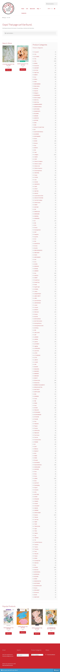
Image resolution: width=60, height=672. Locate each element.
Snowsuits (36, 489)
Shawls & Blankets (38, 464)
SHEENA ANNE (37, 467)
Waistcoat (36, 569)
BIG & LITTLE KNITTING (39, 127)
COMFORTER (36, 184)
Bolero (35, 138)
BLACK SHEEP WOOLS (38, 131)
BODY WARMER (37, 136)
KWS (35, 330)
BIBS (35, 124)
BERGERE (36, 115)
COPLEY (35, 188)
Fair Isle (35, 245)
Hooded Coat (36, 280)
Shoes (35, 473)
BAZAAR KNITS (37, 111)
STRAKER (36, 501)
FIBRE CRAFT (37, 252)
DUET (35, 232)
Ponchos (36, 428)
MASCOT (36, 378)
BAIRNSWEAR (37, 95)
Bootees (36, 143)
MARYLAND (36, 375)
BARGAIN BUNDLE (38, 106)
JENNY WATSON (37, 302)
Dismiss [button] (57, 670)
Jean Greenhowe (37, 300)
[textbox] (37, 655)
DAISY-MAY (36, 207)
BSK (35, 150)
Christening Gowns (38, 170)
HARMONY (36, 270)
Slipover (36, 487)
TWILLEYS (36, 553)
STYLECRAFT (36, 505)
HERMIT (36, 277)
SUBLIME (36, 508)
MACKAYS (36, 366)
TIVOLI (35, 530)
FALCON (35, 248)
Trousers (36, 546)
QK (34, 444)
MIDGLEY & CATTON (38, 387)
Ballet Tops (36, 102)
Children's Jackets (38, 163)
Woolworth (36, 592)
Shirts (35, 471)
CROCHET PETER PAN (38, 197)
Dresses (35, 227)
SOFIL (35, 492)
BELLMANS (36, 113)
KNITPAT (36, 316)
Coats (35, 179)
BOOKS (35, 140)
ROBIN (35, 457)
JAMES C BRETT (37, 296)
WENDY (35, 578)
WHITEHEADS (37, 583)
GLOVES (35, 264)
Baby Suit (36, 90)
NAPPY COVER (37, 391)
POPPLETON (36, 430)
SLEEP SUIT (36, 483)
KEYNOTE (36, 309)
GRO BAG (36, 268)
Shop (38, 8)
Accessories (36, 65)
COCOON (36, 182)
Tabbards (36, 517)
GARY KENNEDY (37, 257)
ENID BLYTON (37, 243)
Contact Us (23, 13)
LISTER (35, 353)
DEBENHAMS (36, 213)
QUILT (35, 446)
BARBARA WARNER (38, 104)
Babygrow (36, 93)
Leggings (36, 346)
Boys (35, 145)
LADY (35, 334)
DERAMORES (36, 218)
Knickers (36, 314)
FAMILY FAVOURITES (38, 250)
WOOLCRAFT (36, 590)
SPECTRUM (36, 494)
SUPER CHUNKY (37, 512)
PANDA (35, 403)
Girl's (35, 261)
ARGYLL (35, 79)
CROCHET (36, 193)
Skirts (35, 480)
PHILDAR (36, 419)
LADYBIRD (36, 337)
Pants (35, 405)
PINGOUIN (36, 423)
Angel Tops (36, 72)
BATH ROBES (36, 109)
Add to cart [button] (8, 69)
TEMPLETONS (37, 526)
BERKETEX (36, 118)
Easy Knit (36, 236)
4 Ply (35, 61)
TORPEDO (36, 537)
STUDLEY (36, 503)
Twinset (35, 556)
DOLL (35, 225)
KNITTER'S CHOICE (38, 321)
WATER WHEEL (37, 572)
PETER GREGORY (37, 414)
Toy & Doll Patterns (38, 542)
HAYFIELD (36, 275)
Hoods (35, 284)
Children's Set (37, 166)
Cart (27, 8)
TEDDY (35, 524)
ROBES (35, 455)
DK (34, 220)
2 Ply (35, 54)
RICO (35, 453)
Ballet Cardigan (37, 97)
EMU (35, 241)
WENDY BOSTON (37, 581)
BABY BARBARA (37, 83)
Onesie (35, 398)
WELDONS (36, 576)
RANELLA (36, 448)
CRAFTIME (36, 191)
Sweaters (36, 515)
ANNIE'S (36, 74)
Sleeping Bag (36, 485)
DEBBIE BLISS (37, 211)
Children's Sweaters (38, 168)
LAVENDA (36, 339)
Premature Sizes (37, 439)
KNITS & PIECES (37, 318)
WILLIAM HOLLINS (38, 585)
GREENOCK (36, 266)
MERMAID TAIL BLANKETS (39, 385)
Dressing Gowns (37, 229)
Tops (35, 535)
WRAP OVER (36, 597)
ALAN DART (36, 67)
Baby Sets (36, 88)
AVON (35, 81)
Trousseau (36, 549)
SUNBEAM (36, 510)
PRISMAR (36, 442)
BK (34, 129)
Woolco (35, 588)
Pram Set (36, 437)
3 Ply (35, 58)
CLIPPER (36, 177)
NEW (35, 394)
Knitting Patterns (37, 323)
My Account (32, 8)
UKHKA (35, 558)
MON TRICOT (37, 389)
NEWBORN (36, 396)
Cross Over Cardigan (38, 200)
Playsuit (36, 426)
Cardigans (36, 154)
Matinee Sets (36, 382)
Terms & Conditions (51, 654)
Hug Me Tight (37, 286)
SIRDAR (35, 478)
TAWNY (35, 521)
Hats (35, 273)
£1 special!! (36, 52)
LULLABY (36, 362)
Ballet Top (36, 99)
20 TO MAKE (36, 56)
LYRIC (35, 364)
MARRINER (36, 373)
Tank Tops (36, 519)
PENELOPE (36, 410)
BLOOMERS (36, 134)
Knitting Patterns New (38, 325)
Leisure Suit (36, 350)
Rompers (36, 460)
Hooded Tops (36, 282)
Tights (35, 528)
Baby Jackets (36, 86)
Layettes (36, 341)
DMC (35, 223)
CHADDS (36, 156)
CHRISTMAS (36, 172)
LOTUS (35, 357)
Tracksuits (36, 544)
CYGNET (36, 204)
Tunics (35, 551)
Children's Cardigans (38, 161)
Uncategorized (37, 560)
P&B (35, 400)
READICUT (36, 451)
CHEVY (35, 159)
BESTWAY (36, 120)
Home (22, 8)
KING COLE (36, 312)
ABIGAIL (36, 63)
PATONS (36, 407)
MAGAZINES (36, 369)
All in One (36, 70)
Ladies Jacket (37, 332)
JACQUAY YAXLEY (37, 293)
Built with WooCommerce (7, 665)
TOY (35, 540)
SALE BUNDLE (37, 462)
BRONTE (36, 147)
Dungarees (36, 234)
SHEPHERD (36, 469)
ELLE (35, 239)
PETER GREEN (37, 412)
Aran (35, 77)
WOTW (35, 594)
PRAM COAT (36, 432)
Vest (35, 565)
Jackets (35, 291)
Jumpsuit (36, 307)
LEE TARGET (36, 343)
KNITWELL (36, 328)
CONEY (35, 186)
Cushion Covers (37, 202)
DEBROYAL (36, 216)
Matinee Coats (37, 380)
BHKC (35, 122)
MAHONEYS (36, 371)
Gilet (35, 259)
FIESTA (35, 255)
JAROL (35, 298)
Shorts (35, 476)
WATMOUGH (36, 574)
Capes (35, 152)
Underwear (36, 562)
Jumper (35, 305)
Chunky (35, 175)
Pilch (35, 421)
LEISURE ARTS (37, 348)
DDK (35, 209)
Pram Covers (36, 435)
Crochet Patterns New (38, 195)
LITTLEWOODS (37, 355)
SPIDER (35, 496)
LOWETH (36, 359)
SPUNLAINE (36, 499)
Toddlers (36, 533)
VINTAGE (36, 567)
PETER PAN (36, 416)
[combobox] (37, 655)
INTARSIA (36, 289)
